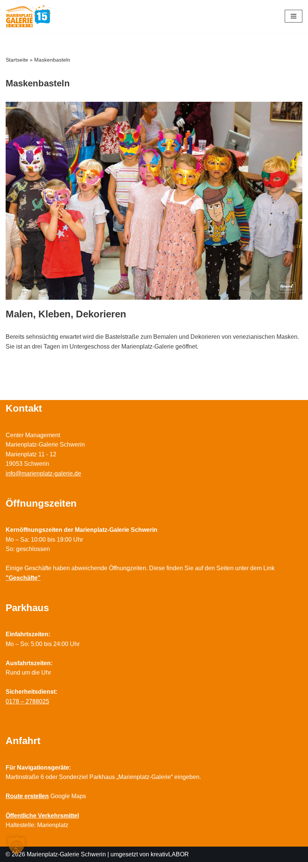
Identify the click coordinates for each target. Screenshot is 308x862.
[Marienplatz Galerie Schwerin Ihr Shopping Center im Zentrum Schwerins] (28, 16)
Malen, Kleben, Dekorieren (66, 314)
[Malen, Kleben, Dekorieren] (154, 201)
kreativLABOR (170, 854)
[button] (16, 845)
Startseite (17, 60)
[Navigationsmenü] (293, 16)
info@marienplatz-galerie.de (43, 473)
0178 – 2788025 (27, 701)
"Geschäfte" (23, 578)
